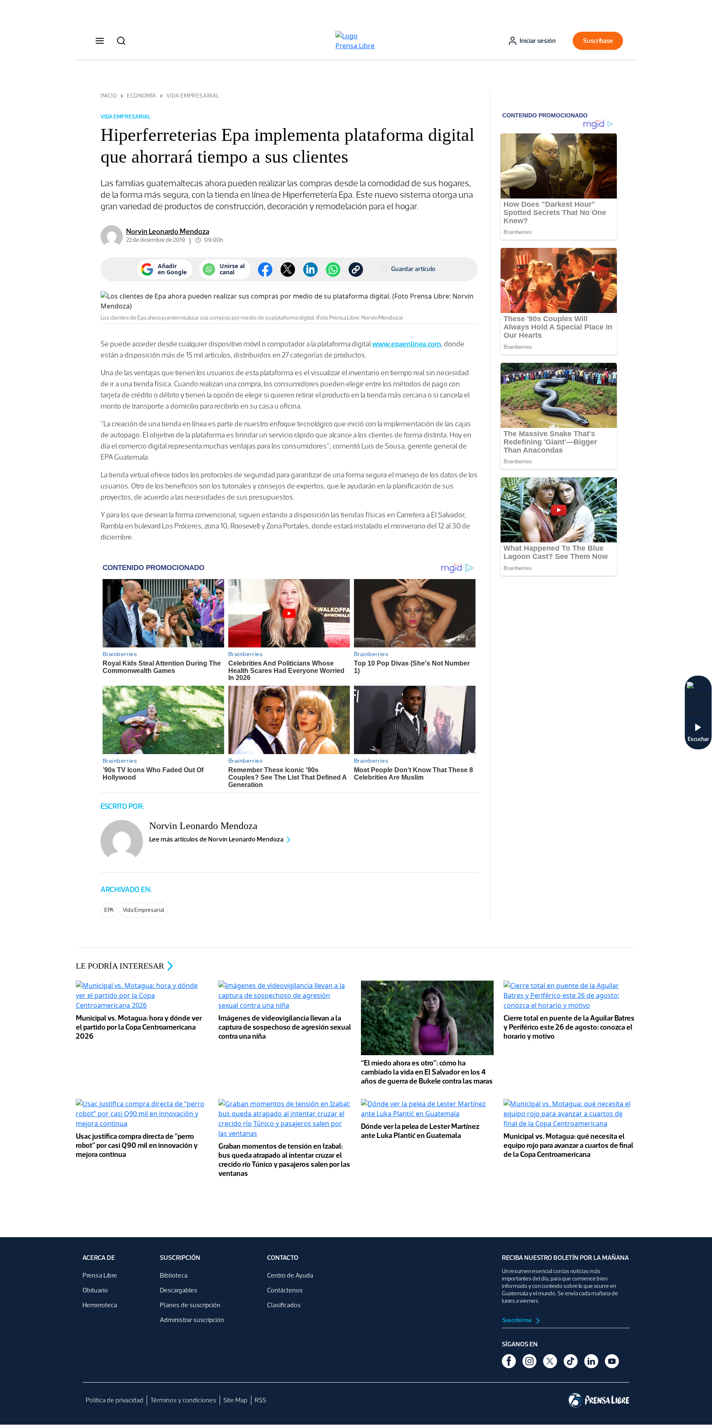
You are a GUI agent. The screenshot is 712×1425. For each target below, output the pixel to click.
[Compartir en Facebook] (265, 269)
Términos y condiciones (183, 1400)
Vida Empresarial (193, 95)
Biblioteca (173, 1275)
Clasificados (284, 1305)
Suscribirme (517, 1320)
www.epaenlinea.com (406, 343)
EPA (109, 909)
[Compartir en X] (288, 269)
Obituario (95, 1290)
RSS (260, 1400)
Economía (141, 95)
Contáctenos (285, 1290)
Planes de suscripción (190, 1305)
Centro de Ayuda (290, 1275)
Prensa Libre (99, 1275)
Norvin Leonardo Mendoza (167, 231)
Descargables (178, 1290)
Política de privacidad (114, 1400)
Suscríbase (598, 40)
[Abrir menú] (99, 41)
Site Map (235, 1400)
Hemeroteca (99, 1305)
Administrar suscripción (192, 1320)
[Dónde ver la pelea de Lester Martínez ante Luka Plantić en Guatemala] (427, 1109)
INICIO (109, 95)
